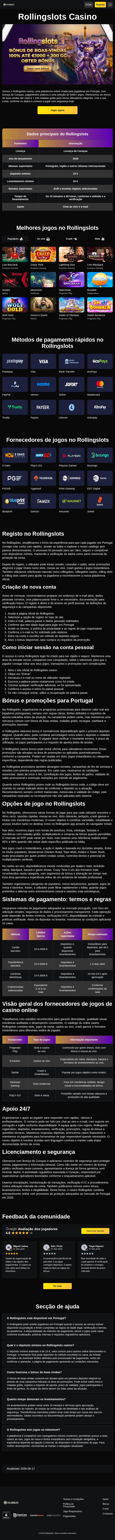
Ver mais (57, 1286)
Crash (69, 239)
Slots (97, 239)
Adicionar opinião (95, 1231)
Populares (13, 239)
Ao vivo (41, 239)
